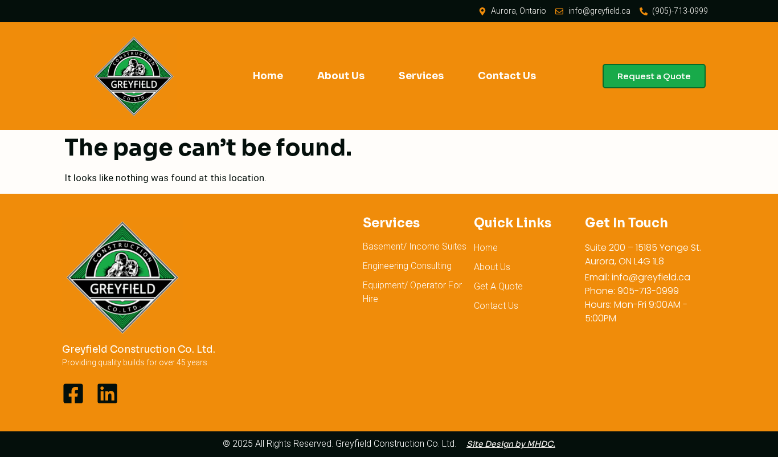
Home (268, 76)
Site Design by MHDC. (510, 444)
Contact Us (507, 76)
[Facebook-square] (73, 393)
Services (421, 76)
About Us (341, 76)
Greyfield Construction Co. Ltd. (138, 350)
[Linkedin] (107, 393)
